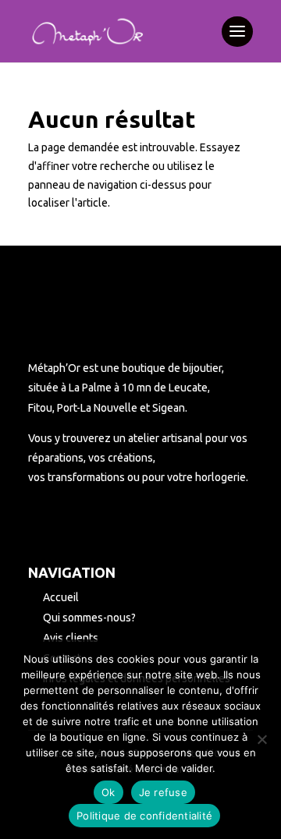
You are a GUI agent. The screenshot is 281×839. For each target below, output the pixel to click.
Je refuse (163, 792)
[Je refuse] (261, 739)
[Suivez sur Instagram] (65, 523)
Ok (108, 792)
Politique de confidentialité (144, 815)
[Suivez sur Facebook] (34, 523)
